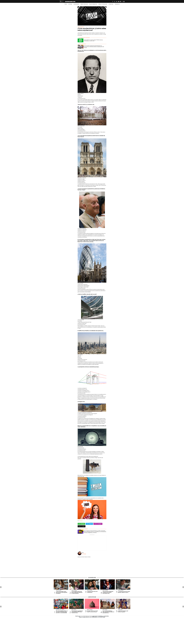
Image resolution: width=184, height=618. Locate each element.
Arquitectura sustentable (82, 229)
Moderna (79, 94)
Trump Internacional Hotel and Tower (84, 322)
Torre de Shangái (81, 319)
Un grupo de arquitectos (82, 416)
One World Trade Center (82, 323)
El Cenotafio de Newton (82, 449)
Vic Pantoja (84, 553)
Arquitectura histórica (81, 180)
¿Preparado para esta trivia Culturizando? (92, 592)
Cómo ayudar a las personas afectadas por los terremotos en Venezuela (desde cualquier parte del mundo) (94, 46)
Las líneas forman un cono (82, 389)
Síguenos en (97, 523)
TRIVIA (65, 4)
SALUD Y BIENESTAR (93, 4)
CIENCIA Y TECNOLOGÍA (102, 4)
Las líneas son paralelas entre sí (83, 390)
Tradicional (80, 97)
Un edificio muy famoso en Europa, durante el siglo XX (87, 413)
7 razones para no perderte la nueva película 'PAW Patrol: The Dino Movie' (77, 611)
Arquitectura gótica (81, 181)
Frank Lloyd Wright (81, 129)
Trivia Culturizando (81, 26)
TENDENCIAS (117, 4)
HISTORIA (70, 4)
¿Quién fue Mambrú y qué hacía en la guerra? (123, 611)
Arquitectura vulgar (81, 179)
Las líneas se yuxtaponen (82, 388)
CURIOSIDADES (76, 4)
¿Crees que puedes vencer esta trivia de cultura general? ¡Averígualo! (61, 592)
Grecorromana (80, 95)
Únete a (81, 523)
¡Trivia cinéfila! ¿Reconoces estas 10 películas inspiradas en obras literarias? (76, 592)
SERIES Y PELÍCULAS (84, 4)
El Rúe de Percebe (81, 447)
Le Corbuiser (80, 127)
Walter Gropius (80, 128)
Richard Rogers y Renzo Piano (83, 286)
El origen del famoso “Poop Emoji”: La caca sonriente (92, 611)
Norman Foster (80, 283)
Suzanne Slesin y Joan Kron (82, 284)
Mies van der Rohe (81, 125)
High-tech (79, 355)
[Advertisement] (92, 567)
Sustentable (80, 358)
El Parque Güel (80, 446)
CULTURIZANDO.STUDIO (86, 616)
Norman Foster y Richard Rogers (83, 285)
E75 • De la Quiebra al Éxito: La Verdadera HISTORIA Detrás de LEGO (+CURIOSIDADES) (62, 611)
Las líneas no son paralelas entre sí (84, 391)
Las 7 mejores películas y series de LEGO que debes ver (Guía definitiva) (108, 611)
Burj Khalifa (80, 320)
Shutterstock (80, 520)
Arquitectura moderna (82, 231)
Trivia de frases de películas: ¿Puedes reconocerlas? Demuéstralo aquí (108, 592)
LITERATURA (111, 4)
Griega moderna (80, 93)
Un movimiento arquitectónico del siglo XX (85, 414)
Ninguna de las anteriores (82, 359)
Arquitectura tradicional (82, 177)
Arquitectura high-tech (82, 228)
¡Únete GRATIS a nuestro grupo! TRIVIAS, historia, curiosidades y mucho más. (93, 40)
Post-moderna (80, 354)
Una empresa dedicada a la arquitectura (85, 412)
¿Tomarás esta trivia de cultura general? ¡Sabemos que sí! (124, 592)
